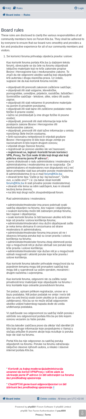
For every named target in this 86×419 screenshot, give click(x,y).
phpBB (31, 407)
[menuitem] (6, 8)
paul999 (61, 410)
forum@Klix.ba (53, 173)
